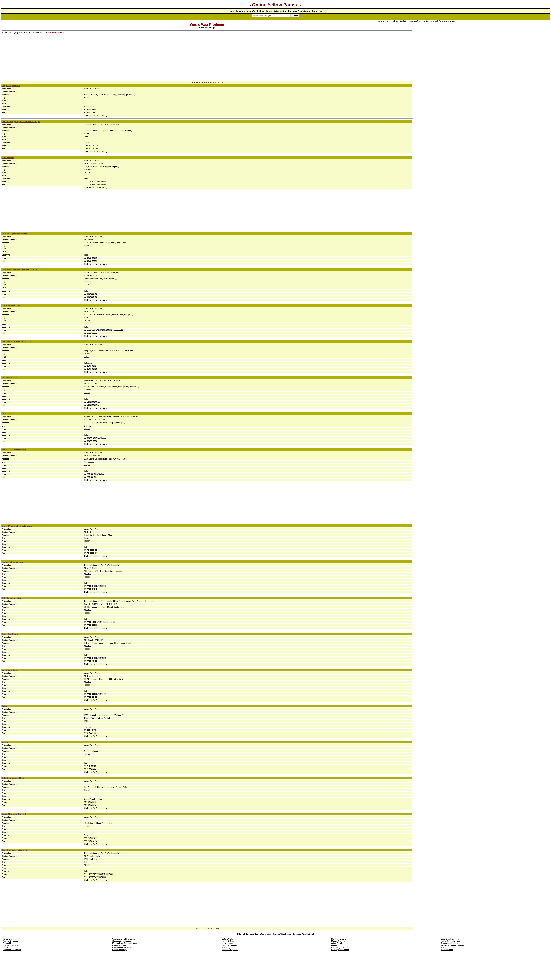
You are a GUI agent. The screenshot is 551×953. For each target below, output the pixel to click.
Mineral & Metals (338, 941)
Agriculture (7, 939)
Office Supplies (337, 943)
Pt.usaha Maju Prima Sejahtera (16, 342)
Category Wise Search (20, 32)
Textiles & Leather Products (452, 945)
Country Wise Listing (276, 11)
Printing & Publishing (340, 950)
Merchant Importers (339, 939)
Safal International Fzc (13, 778)
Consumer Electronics (121, 941)
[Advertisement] (481, 43)
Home (231, 11)
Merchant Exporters (230, 950)
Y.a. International (10, 670)
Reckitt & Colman (10, 378)
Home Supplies (228, 943)
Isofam (5, 742)
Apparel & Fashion (10, 941)
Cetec (4, 706)
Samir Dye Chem (10, 634)
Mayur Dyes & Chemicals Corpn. (17, 526)
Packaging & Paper (339, 947)
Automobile (7, 943)
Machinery (226, 947)
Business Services (11, 945)
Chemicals (37, 32)
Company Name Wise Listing (250, 11)
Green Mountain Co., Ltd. (14, 814)
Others (334, 945)
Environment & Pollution (122, 947)
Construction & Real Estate (123, 939)
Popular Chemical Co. (12, 562)
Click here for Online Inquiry (95, 116)
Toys (443, 947)
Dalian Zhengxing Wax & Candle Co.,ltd (21, 121)
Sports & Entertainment (450, 941)
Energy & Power (119, 945)
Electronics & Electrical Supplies (126, 943)
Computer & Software (12, 950)
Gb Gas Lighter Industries (14, 234)
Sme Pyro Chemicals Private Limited (19, 270)
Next (217, 929)
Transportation (447, 950)
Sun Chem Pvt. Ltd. (11, 306)
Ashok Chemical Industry (14, 450)
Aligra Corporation (11, 85)
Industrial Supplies (229, 945)
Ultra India (7, 414)
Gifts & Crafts (227, 939)
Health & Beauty (228, 941)
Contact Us (317, 11)
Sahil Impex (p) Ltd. (11, 598)
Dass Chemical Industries (14, 850)
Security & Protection (450, 939)
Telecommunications (449, 943)
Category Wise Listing (299, 11)
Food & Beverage (119, 950)
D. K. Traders (8, 157)
